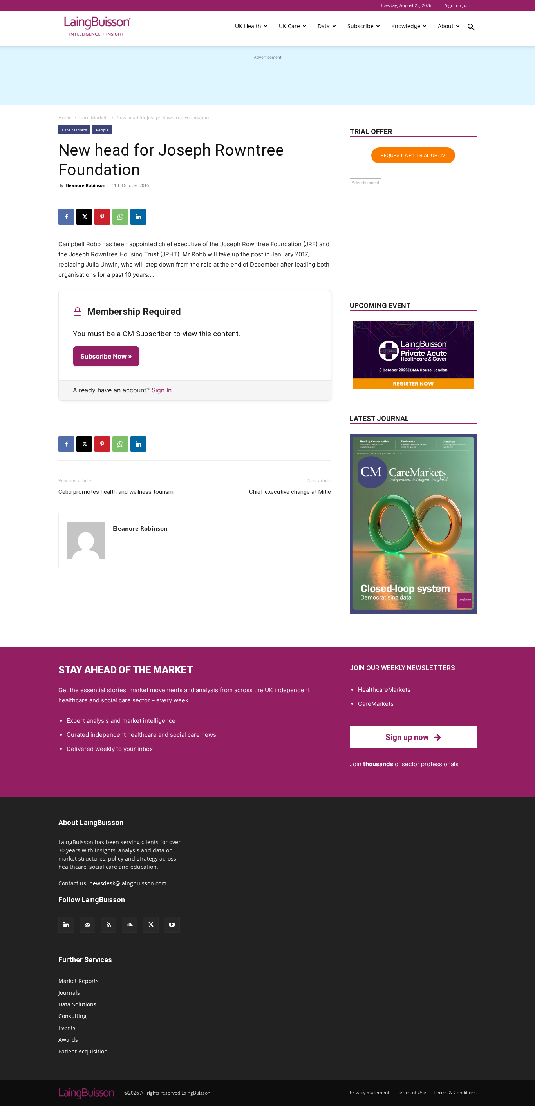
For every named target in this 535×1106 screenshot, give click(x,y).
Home (65, 117)
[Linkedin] (138, 217)
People (102, 129)
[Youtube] (172, 925)
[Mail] (87, 925)
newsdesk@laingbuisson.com (127, 883)
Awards (68, 1039)
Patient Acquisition (83, 1051)
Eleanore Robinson (85, 185)
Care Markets (94, 117)
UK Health (248, 26)
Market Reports (78, 981)
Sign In (162, 390)
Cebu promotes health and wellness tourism (116, 491)
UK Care (289, 26)
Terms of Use (411, 1092)
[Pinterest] (102, 217)
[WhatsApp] (120, 217)
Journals (69, 992)
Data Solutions (77, 1004)
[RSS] (108, 925)
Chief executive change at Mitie (290, 491)
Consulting (72, 1016)
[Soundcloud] (129, 925)
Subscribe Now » (106, 356)
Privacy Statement (369, 1092)
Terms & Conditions (455, 1092)
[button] (471, 28)
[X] (84, 217)
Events (67, 1028)
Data (324, 26)
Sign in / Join (457, 5)
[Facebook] (66, 217)
